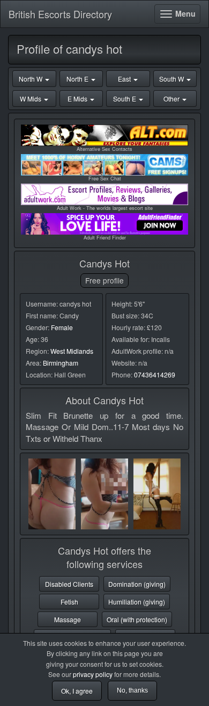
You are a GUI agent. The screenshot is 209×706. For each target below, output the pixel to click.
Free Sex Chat (104, 178)
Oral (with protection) (137, 619)
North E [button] (78, 78)
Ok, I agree (77, 690)
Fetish (69, 601)
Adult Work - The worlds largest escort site (105, 208)
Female (62, 327)
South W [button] (172, 78)
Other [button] (172, 98)
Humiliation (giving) (136, 601)
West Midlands (71, 350)
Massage (67, 619)
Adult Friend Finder (105, 237)
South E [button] (125, 98)
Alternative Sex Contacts (104, 148)
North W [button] (31, 78)
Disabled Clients (69, 583)
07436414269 (154, 374)
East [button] (125, 78)
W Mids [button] (31, 98)
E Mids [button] (78, 98)
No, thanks (132, 690)
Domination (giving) (137, 583)
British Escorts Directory (60, 14)
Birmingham (60, 362)
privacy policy (93, 674)
